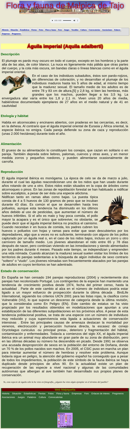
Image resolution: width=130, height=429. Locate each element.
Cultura (83, 30)
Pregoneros (16, 34)
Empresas (6, 34)
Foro (60, 30)
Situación (14, 30)
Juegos (66, 30)
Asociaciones (107, 30)
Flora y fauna (50, 30)
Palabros (31, 397)
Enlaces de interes (100, 393)
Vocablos (74, 30)
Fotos (41, 30)
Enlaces (117, 30)
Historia (5, 30)
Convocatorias (94, 30)
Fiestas (34, 30)
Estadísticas (24, 30)
